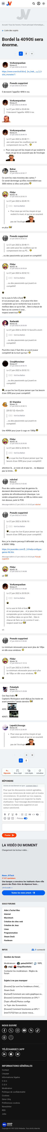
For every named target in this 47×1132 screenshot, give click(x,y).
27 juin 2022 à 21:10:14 (18, 663)
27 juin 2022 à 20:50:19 (18, 196)
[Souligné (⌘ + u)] (12, 814)
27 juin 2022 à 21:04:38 (18, 571)
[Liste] (22, 814)
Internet (7, 914)
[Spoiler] (37, 814)
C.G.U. (4, 1081)
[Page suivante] (26, 755)
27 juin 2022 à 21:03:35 (18, 515)
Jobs (4, 1114)
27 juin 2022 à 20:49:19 (18, 135)
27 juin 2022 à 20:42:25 (18, 67)
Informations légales (11, 1077)
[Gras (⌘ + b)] (5, 814)
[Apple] (11, 1053)
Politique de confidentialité (13, 1092)
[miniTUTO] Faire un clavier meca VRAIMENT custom (18, 1013)
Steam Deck (9, 936)
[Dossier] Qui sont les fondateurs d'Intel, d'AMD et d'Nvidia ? (21, 986)
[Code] (33, 814)
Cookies (5, 1095)
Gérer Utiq (6, 1099)
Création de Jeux (11, 925)
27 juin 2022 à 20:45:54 (18, 86)
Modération (7, 1088)
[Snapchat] (11, 1037)
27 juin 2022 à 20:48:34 (18, 105)
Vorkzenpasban (18, 63)
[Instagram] (17, 1030)
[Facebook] (4, 1030)
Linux (6, 929)
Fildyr (13, 192)
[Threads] (4, 1037)
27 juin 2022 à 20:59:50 (18, 443)
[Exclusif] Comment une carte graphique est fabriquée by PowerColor (23, 994)
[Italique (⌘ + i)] (8, 814)
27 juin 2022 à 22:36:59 (18, 730)
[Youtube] (24, 1030)
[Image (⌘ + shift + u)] (8, 818)
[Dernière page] (32, 755)
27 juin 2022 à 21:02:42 (18, 484)
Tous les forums (15, 25)
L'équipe (5, 1073)
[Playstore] (4, 1053)
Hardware (8, 940)
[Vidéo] (12, 818)
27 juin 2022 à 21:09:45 (18, 641)
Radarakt (14, 321)
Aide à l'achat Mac (12, 910)
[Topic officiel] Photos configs (17, 1001)
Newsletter (6, 1106)
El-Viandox (15, 402)
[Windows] (17, 1053)
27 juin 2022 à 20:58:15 (18, 406)
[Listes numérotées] (26, 814)
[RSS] (31, 1030)
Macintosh (8, 918)
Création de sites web (13, 921)
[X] (11, 1030)
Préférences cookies (11, 1103)
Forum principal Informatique (32, 25)
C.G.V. (4, 1084)
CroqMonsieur (17, 361)
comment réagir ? (32, 786)
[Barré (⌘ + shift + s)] (16, 814)
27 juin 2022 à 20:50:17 (18, 173)
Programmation (11, 933)
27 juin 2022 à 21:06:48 (18, 589)
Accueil (4, 25)
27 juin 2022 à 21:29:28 (18, 691)
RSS (3, 1110)
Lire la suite (6, 888)
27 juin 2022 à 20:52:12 (18, 239)
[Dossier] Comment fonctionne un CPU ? (21, 998)
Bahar (13, 169)
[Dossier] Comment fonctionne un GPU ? (21, 1009)
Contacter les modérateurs (15, 971)
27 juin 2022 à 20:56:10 (18, 366)
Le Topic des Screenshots (15, 1005)
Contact (5, 1070)
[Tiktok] (37, 1030)
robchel (13, 479)
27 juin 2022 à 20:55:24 (18, 268)
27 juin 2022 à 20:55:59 (18, 325)
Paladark (14, 687)
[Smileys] (5, 818)
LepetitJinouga (17, 725)
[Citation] (29, 814)
